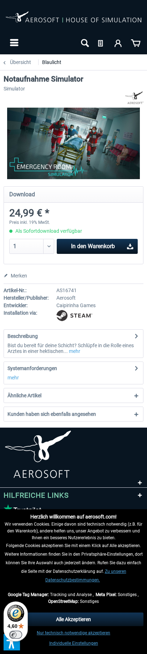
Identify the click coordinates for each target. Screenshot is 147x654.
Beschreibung (22, 336)
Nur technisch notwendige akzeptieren (73, 632)
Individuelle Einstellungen (73, 643)
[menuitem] (13, 42)
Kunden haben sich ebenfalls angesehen (51, 414)
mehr (74, 351)
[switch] (15, 635)
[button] (12, 642)
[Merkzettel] (101, 42)
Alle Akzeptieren (73, 619)
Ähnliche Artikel (24, 395)
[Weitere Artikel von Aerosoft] (134, 98)
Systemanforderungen (32, 368)
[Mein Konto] (118, 42)
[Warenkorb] (135, 42)
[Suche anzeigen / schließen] (84, 42)
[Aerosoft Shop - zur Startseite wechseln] (73, 20)
